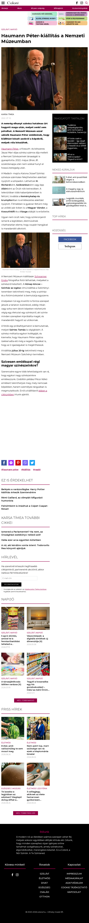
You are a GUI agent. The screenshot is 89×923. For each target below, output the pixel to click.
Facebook (70, 239)
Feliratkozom (11, 584)
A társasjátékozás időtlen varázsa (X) (11, 683)
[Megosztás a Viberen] (25, 462)
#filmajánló (58, 8)
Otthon (44, 896)
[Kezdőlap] (13, 3)
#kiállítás (25, 469)
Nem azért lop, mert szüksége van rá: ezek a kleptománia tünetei (38, 750)
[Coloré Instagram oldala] (81, 2)
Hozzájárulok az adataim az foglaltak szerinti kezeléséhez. (25, 590)
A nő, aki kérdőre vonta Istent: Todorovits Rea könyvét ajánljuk (25, 547)
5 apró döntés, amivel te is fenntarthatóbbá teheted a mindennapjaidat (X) (12, 641)
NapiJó (13, 29)
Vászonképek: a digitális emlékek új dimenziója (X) (37, 639)
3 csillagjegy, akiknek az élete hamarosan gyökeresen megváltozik (36, 797)
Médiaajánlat (74, 878)
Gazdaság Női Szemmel (42, 14)
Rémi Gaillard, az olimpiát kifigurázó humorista (22, 499)
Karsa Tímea (7, 114)
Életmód (6, 743)
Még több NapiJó (25, 700)
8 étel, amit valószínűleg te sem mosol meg (12, 749)
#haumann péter (10, 469)
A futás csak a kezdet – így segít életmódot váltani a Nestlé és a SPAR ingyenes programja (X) (76, 144)
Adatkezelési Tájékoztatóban (36, 589)
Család (44, 892)
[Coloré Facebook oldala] (76, 2)
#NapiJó (37, 469)
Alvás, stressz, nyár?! (42, 18)
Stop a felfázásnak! (72, 18)
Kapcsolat (74, 892)
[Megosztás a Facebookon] (4, 462)
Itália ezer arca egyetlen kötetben (21, 540)
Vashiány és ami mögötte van (72, 23)
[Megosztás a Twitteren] (32, 462)
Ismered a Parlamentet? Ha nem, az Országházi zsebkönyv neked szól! (22, 533)
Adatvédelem (74, 883)
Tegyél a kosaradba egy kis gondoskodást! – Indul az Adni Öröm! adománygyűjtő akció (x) (37, 688)
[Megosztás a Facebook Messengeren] (11, 462)
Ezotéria (42, 788)
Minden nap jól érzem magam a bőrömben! (72, 14)
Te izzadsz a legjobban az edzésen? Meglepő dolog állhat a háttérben (11, 797)
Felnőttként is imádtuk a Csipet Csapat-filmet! (24, 507)
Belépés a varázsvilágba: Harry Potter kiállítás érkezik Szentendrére (23, 491)
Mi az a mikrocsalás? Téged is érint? (74, 156)
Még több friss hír (25, 813)
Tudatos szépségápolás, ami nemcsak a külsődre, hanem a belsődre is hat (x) (76, 130)
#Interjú (5, 8)
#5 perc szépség (37, 8)
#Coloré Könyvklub (79, 8)
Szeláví (5, 29)
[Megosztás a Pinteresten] (18, 462)
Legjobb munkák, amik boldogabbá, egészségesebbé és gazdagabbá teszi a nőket (76, 203)
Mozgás (16, 788)
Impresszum (74, 873)
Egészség (6, 788)
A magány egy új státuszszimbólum (75, 190)
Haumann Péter (10, 148)
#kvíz (19, 8)
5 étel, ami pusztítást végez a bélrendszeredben (76, 179)
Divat (44, 883)
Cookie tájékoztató (74, 887)
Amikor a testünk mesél (42, 23)
